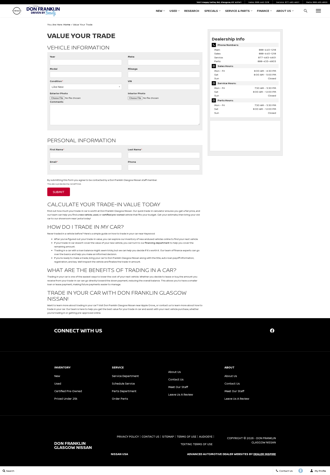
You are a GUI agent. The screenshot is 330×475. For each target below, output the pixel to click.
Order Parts (120, 399)
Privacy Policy (128, 436)
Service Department (125, 376)
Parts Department (124, 391)
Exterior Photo (59, 93)
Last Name (135, 149)
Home (66, 24)
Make (131, 56)
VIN (130, 81)
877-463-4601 (267, 57)
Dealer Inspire (264, 454)
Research (191, 11)
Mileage (133, 68)
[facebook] (272, 330)
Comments (56, 101)
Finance (263, 11)
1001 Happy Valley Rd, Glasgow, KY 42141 (218, 2)
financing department (157, 242)
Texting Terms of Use (196, 444)
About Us (283, 11)
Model (53, 68)
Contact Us (176, 379)
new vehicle (85, 214)
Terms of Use (186, 436)
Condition (56, 81)
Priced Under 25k (65, 399)
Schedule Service (123, 383)
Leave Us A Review (180, 394)
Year (52, 56)
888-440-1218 (267, 49)
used (95, 214)
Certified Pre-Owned (68, 391)
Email (54, 161)
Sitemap (168, 436)
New (159, 11)
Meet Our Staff (178, 387)
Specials (211, 11)
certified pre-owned (113, 214)
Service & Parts (237, 11)
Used (173, 11)
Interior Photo (136, 93)
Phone (132, 161)
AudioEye (205, 436)
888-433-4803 (267, 61)
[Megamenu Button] (318, 10)
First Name (57, 149)
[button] (305, 10)
